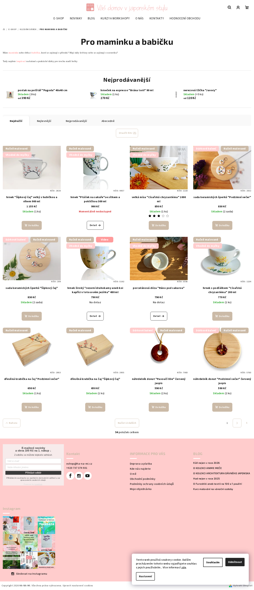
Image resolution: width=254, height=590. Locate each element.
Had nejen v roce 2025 (206, 478)
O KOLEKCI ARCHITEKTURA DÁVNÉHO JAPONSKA (221, 473)
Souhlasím (213, 562)
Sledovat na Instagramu (31, 574)
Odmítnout (235, 562)
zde (183, 567)
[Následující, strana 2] (237, 423)
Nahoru (13, 423)
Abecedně (108, 121)
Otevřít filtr (125, 133)
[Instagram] (79, 476)
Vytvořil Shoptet (242, 585)
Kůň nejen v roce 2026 (206, 463)
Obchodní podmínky (143, 479)
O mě (133, 474)
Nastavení (145, 576)
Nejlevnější (44, 121)
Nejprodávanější (76, 121)
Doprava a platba (141, 464)
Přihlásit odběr (33, 472)
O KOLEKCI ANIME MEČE (207, 468)
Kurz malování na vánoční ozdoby (213, 489)
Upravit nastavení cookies (78, 585)
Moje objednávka (141, 489)
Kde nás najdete (140, 469)
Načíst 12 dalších (127, 423)
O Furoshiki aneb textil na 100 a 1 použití (217, 484)
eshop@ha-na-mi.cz (79, 464)
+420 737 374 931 (76, 468)
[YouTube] (88, 476)
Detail (93, 225)
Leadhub (38, 484)
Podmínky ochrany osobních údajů (152, 484)
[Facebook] (70, 476)
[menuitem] (59, 18)
